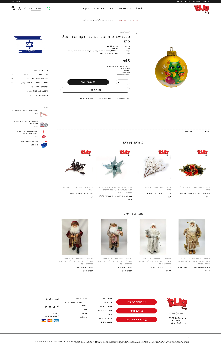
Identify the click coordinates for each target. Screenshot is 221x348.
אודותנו (84, 313)
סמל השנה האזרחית (104, 51)
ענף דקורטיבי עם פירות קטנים (81, 193)
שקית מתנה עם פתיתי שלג (29, 142)
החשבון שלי (107, 298)
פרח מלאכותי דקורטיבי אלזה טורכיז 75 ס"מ (115, 196)
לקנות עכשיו (95, 89)
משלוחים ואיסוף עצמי (104, 310)
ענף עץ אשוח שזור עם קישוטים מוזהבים (195, 193)
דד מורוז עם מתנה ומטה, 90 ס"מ (158, 267)
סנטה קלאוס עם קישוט (84, 267)
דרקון (116, 53)
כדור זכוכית (110, 53)
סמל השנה (103, 53)
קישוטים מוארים (41, 95)
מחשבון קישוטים (106, 306)
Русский (36, 8)
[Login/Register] (19, 8)
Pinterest (179, 1)
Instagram (196, 1)
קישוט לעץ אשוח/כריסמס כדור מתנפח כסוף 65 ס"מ (25, 122)
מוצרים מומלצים (81, 298)
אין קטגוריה (43, 70)
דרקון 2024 (114, 51)
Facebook (206, 1)
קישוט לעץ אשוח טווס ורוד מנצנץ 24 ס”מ (25, 111)
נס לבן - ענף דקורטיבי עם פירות (159, 193)
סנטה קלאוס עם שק (124, 267)
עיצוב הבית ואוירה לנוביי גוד (199, 187)
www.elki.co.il (78, 343)
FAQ (110, 314)
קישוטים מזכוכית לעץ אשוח (75, 51)
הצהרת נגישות (106, 322)
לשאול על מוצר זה (85, 98)
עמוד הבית (135, 20)
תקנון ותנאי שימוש (105, 318)
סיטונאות (84, 309)
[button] (136, 34)
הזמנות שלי (107, 302)
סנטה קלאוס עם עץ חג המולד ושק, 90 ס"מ (194, 267)
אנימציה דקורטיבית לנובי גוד (199, 258)
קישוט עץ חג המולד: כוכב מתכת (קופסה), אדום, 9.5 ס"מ (27, 132)
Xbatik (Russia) (124, 32)
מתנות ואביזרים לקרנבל (123, 187)
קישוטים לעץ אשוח (123, 20)
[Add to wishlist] (123, 98)
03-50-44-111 (16, 1)
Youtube (187, 1)
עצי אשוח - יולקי (41, 87)
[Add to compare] (105, 98)
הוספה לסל (86, 82)
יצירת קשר (83, 317)
